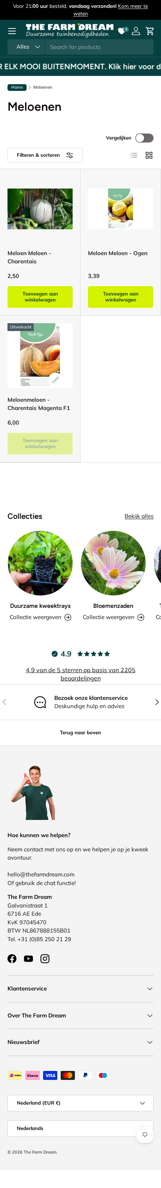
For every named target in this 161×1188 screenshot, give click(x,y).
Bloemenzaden (113, 605)
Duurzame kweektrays (40, 605)
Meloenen (42, 87)
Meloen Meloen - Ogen (118, 253)
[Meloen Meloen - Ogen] (120, 209)
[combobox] (80, 47)
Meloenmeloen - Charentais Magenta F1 (38, 404)
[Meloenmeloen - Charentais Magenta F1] (40, 355)
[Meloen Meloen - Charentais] (40, 209)
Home (17, 87)
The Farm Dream (40, 1152)
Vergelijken (118, 138)
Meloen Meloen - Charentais (29, 257)
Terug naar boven (80, 732)
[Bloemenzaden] (113, 563)
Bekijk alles (139, 516)
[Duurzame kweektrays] (40, 563)
